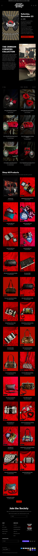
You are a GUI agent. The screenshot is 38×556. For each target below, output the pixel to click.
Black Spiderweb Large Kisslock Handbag (10, 273)
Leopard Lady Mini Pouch (27, 248)
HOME (3, 525)
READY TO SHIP (5, 531)
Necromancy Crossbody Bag (10, 397)
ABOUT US (15, 531)
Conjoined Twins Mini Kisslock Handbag (27, 422)
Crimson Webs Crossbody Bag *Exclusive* (10, 162)
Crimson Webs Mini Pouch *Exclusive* (10, 110)
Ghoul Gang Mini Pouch (10, 422)
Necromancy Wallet (27, 273)
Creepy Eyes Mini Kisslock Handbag (27, 372)
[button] (2, 5)
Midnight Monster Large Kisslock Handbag (27, 447)
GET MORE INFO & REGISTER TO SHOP (25, 37)
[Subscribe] (26, 516)
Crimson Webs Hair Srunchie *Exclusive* (27, 110)
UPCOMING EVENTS (17, 527)
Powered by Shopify (14, 552)
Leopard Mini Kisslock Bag (27, 397)
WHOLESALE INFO (17, 533)
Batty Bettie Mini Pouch (11, 248)
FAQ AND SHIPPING (17, 529)
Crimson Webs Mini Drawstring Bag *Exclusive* (27, 162)
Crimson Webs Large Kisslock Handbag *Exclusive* (27, 136)
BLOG (14, 535)
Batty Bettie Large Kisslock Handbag (11, 472)
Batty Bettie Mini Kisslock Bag (27, 472)
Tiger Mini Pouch (10, 447)
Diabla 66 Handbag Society (8, 552)
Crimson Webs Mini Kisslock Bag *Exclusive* (10, 136)
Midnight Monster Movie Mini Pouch (27, 198)
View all (19, 501)
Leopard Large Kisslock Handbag (10, 372)
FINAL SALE (4, 533)
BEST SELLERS (4, 529)
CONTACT (15, 525)
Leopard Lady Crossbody (11, 497)
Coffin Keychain (10, 198)
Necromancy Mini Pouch (11, 223)
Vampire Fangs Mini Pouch (27, 223)
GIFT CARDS (4, 527)
